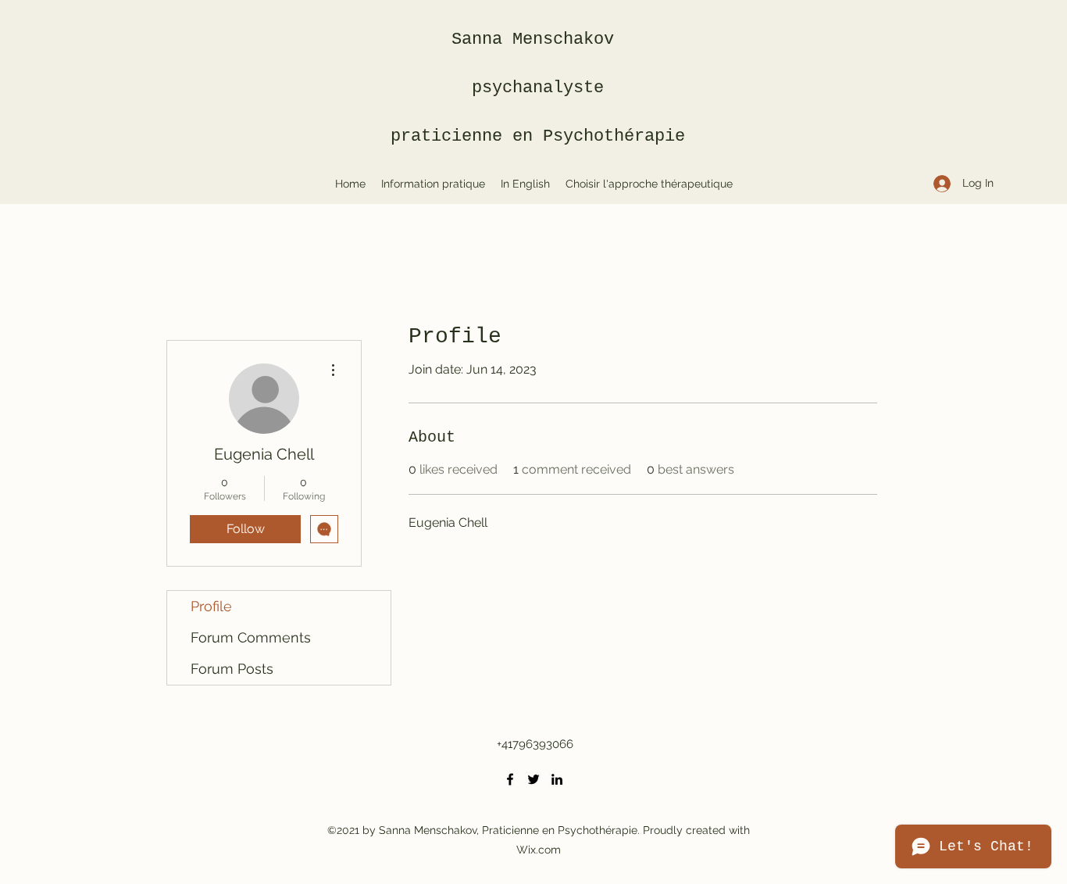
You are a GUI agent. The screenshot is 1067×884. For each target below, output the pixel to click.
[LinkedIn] (557, 779)
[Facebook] (510, 779)
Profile (211, 606)
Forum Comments (251, 637)
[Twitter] (533, 779)
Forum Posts (232, 668)
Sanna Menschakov (537, 39)
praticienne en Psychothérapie (538, 136)
